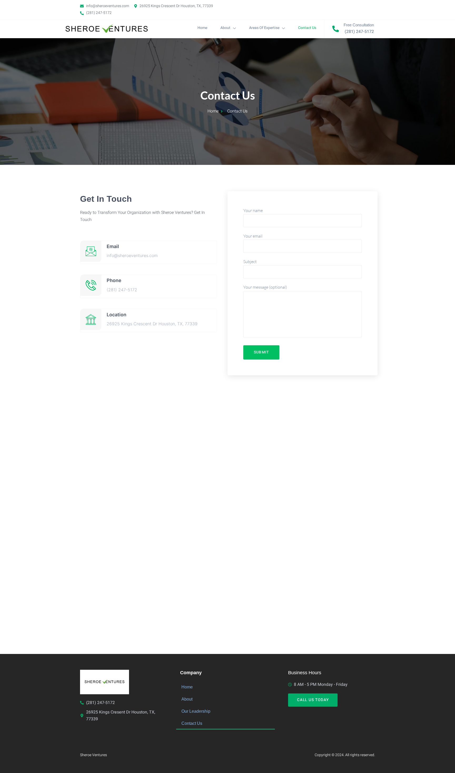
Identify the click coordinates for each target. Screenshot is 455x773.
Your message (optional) (265, 287)
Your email (253, 236)
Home (202, 28)
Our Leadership (195, 711)
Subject (250, 261)
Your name (253, 210)
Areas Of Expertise (264, 28)
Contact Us (307, 28)
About (225, 28)
